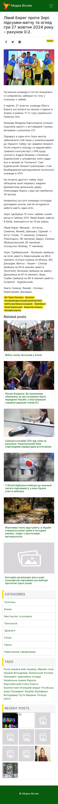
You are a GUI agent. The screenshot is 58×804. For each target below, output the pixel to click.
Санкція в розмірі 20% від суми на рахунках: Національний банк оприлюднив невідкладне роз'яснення (28, 443)
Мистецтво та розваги (18, 616)
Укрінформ (41, 691)
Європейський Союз (16, 683)
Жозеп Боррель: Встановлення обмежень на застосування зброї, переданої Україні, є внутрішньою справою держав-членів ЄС (25, 398)
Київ (23, 669)
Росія (7, 669)
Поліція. (42, 695)
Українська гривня (15, 680)
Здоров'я (9, 630)
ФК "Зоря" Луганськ (13, 297)
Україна (15, 669)
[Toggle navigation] (51, 6)
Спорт (50, 41)
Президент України (22, 691)
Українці (32, 669)
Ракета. (34, 683)
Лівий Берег (39, 304)
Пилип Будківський (13, 307)
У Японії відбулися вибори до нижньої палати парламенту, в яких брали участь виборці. (28, 488)
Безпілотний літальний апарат (22, 687)
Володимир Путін (14, 695)
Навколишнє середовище (20, 651)
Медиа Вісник (21, 5)
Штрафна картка (12, 310)
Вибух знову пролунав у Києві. (23, 354)
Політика (9, 602)
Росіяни (48, 672)
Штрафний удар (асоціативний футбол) (23, 300)
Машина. (31, 695)
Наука (8, 644)
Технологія (10, 623)
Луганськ (29, 297)
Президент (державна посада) (22, 676)
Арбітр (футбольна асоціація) (18, 304)
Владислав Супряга (33, 307)
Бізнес (8, 609)
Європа (31, 680)
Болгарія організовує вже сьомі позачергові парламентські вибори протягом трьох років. (26, 580)
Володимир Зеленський (28, 672)
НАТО (7, 698)
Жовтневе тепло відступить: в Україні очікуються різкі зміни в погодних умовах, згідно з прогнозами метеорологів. (28, 532)
